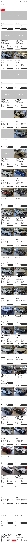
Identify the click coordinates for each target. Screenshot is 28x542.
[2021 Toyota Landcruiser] (20, 55)
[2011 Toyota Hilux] (7, 509)
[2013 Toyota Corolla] (20, 173)
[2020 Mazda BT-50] (20, 290)
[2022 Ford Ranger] (7, 192)
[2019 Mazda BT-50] (20, 490)
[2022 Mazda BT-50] (7, 490)
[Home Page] (1, 2)
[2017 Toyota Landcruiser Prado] (7, 431)
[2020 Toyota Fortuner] (7, 74)
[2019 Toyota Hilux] (20, 509)
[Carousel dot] (3, 215)
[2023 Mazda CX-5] (20, 349)
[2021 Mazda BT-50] (20, 391)
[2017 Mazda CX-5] (20, 94)
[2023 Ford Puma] (7, 15)
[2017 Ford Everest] (7, 251)
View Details (4, 48)
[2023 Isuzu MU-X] (7, 231)
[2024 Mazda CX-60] (7, 450)
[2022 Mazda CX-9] (20, 450)
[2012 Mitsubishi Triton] (7, 290)
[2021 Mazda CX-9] (7, 470)
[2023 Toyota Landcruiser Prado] (20, 74)
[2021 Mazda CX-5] (20, 470)
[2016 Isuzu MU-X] (7, 153)
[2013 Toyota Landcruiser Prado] (20, 212)
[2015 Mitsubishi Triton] (20, 310)
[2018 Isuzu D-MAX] (20, 15)
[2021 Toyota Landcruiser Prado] (7, 55)
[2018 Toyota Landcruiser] (7, 369)
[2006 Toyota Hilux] (7, 94)
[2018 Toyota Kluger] (20, 529)
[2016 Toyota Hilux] (20, 369)
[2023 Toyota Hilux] (20, 114)
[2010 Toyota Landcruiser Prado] (7, 114)
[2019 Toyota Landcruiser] (7, 173)
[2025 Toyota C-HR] (20, 431)
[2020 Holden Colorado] (7, 310)
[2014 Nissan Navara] (20, 271)
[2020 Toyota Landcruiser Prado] (7, 133)
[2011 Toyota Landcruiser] (20, 231)
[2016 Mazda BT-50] (20, 330)
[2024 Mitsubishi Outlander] (7, 330)
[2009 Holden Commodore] (7, 35)
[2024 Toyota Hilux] (20, 251)
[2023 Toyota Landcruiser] (20, 153)
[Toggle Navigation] (26, 4)
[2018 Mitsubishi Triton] (20, 192)
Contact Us (10, 48)
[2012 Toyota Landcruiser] (7, 391)
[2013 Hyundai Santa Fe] (20, 35)
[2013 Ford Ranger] (7, 349)
